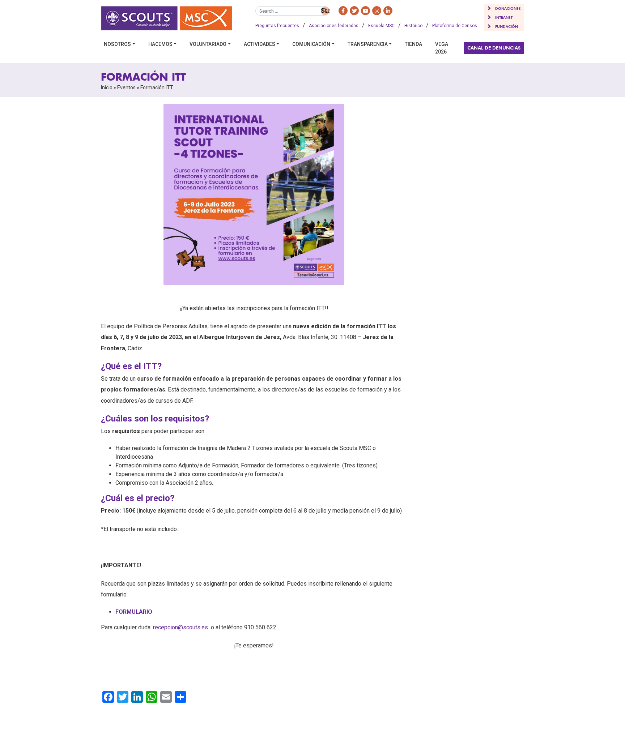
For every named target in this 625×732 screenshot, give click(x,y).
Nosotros (117, 44)
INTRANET (504, 17)
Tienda (413, 44)
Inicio (106, 87)
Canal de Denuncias (493, 48)
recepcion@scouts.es (180, 627)
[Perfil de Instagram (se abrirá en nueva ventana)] (376, 10)
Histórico (413, 25)
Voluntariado (208, 44)
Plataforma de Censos (454, 25)
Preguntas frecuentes (277, 25)
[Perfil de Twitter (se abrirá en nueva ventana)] (354, 10)
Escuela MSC (381, 25)
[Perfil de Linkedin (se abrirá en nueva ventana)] (387, 10)
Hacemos (160, 44)
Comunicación (311, 44)
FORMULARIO (133, 611)
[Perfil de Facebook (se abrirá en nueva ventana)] (343, 10)
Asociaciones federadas (333, 25)
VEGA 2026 (441, 48)
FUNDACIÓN (506, 26)
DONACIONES (508, 8)
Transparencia (368, 44)
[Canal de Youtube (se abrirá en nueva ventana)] (365, 10)
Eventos (126, 87)
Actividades (259, 44)
